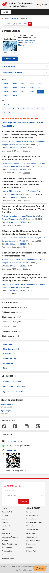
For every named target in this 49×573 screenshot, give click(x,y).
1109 (21, 312)
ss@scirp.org (28, 42)
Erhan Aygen (31, 163)
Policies (30, 533)
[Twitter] (4, 426)
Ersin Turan (41, 163)
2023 (32, 84)
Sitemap (5, 522)
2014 (23, 92)
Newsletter (7, 354)
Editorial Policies (32, 515)
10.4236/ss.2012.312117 (16, 148)
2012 (40, 92)
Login (6, 12)
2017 (40, 88)
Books (4, 519)
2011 (6, 96)
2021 (6, 88)
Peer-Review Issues (34, 522)
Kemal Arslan (7, 163)
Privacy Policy (31, 551)
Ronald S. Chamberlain (36, 141)
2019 (23, 88)
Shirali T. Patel (7, 141)
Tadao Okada (20, 259)
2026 (6, 84)
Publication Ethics (33, 541)
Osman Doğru (19, 163)
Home (7, 19)
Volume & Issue (8, 558)
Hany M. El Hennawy (10, 191)
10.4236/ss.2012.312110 (16, 291)
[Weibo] (38, 426)
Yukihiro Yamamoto (18, 238)
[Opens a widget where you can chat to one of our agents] (39, 569)
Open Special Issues (12, 382)
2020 (15, 88)
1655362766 (11, 450)
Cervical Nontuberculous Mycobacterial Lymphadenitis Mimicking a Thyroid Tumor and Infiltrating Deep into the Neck (24, 278)
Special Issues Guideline (13, 392)
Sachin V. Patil (20, 141)
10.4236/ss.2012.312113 (16, 222)
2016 (6, 92)
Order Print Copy (10, 358)
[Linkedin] (27, 426)
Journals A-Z (7, 512)
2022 (40, 84)
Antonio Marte (7, 216)
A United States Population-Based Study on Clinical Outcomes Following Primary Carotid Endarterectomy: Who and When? (23, 135)
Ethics (28, 512)
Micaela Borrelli (32, 216)
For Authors (31, 519)
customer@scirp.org (14, 441)
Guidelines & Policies (12, 72)
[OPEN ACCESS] (41, 4)
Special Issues (32, 529)
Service (6, 533)
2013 (32, 92)
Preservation (31, 544)
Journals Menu (9, 66)
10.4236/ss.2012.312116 (16, 170)
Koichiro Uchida (8, 259)
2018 (32, 88)
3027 (19, 317)
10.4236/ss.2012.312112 (16, 244)
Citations (21, 45)
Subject (5, 515)
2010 (15, 96)
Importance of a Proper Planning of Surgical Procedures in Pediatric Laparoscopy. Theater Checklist (24, 209)
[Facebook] (15, 426)
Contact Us (8, 363)
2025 (15, 84)
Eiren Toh (6, 238)
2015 (15, 92)
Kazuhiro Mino (7, 284)
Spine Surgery (6, 411)
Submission (9, 59)
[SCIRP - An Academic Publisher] (17, 4)
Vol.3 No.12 (20, 145)
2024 (23, 84)
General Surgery (7, 405)
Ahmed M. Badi (25, 191)
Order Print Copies (9, 544)
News (4, 529)
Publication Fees (33, 526)
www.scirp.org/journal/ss (26, 40)
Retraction (30, 548)
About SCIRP (33, 508)
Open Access (31, 537)
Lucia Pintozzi (19, 216)
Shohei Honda (32, 259)
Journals (15, 19)
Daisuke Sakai (32, 238)
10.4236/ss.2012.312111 (16, 266)
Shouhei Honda (32, 284)
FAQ (5, 368)
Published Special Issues (14, 387)
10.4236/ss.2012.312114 (16, 197)
